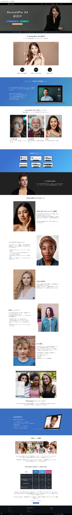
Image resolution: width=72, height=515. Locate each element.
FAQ (9, 510)
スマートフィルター (39, 32)
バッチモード (52, 32)
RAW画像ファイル (45, 32)
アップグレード (46, 4)
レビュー (28, 509)
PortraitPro (12, 1)
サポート (9, 509)
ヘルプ (68, 1)
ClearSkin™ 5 (20, 32)
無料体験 (57, 4)
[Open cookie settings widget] (1, 514)
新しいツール (15, 32)
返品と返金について (29, 511)
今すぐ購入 (24, 21)
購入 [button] (41, 4)
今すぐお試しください (12, 21)
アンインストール (10, 511)
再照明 (30, 32)
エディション (57, 32)
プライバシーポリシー (17, 514)
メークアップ (25, 32)
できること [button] (61, 4)
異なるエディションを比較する (36, 500)
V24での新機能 (52, 4)
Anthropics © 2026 (11, 514)
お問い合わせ (28, 510)
